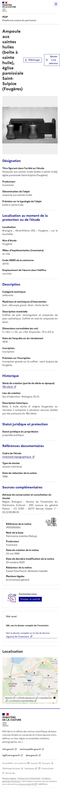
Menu (56, 4)
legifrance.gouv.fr (11, 755)
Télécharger (34, 59)
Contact (34, 763)
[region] (30, 680)
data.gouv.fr (32, 755)
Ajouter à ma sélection (53, 60)
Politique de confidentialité (28, 778)
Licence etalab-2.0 (26, 784)
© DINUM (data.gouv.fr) (26, 697)
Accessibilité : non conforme (14, 763)
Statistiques (29, 768)
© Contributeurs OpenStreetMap (21, 700)
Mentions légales (9, 778)
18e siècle (7, 386)
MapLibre (9, 697)
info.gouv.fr (8, 749)
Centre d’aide (47, 768)
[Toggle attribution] (54, 697)
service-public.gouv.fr (30, 749)
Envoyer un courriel (30, 599)
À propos (46, 763)
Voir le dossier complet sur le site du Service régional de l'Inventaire (28, 635)
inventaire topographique (16, 456)
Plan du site (10, 773)
